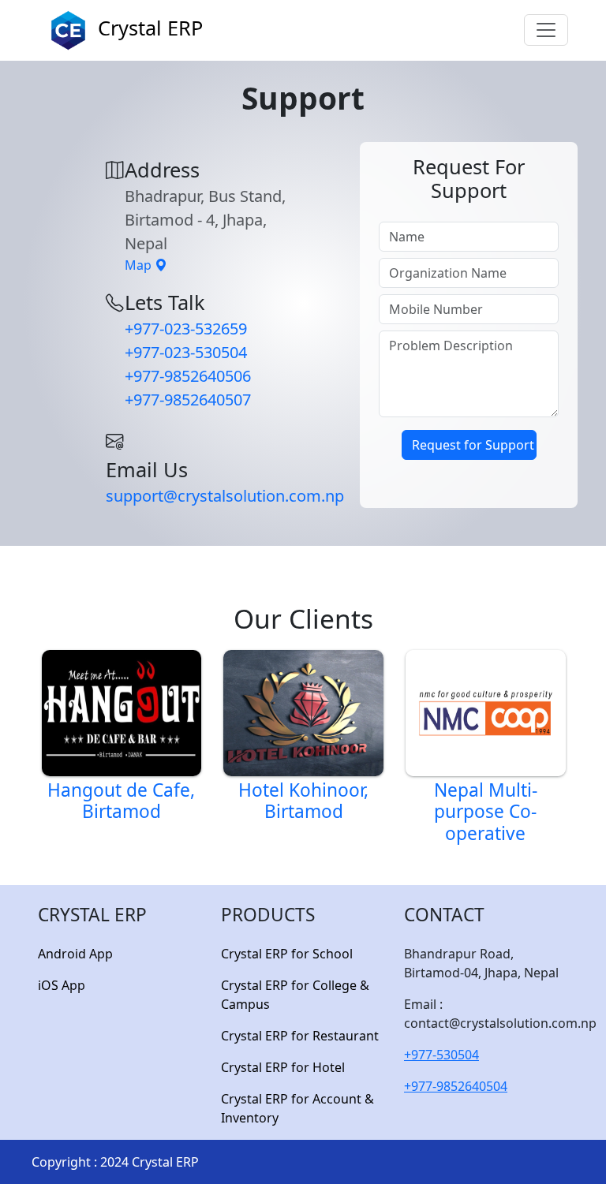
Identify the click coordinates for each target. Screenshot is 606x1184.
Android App (75, 953)
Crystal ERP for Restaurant (300, 1035)
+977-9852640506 (188, 376)
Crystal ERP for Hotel (283, 1067)
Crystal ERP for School (287, 953)
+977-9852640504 (455, 1086)
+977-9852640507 (188, 399)
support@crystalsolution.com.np (225, 495)
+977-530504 (441, 1054)
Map (140, 265)
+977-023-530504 (186, 352)
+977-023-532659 (186, 328)
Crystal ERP (147, 27)
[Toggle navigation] (546, 30)
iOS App (61, 985)
